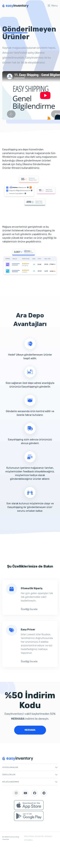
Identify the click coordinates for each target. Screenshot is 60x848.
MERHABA (30, 730)
